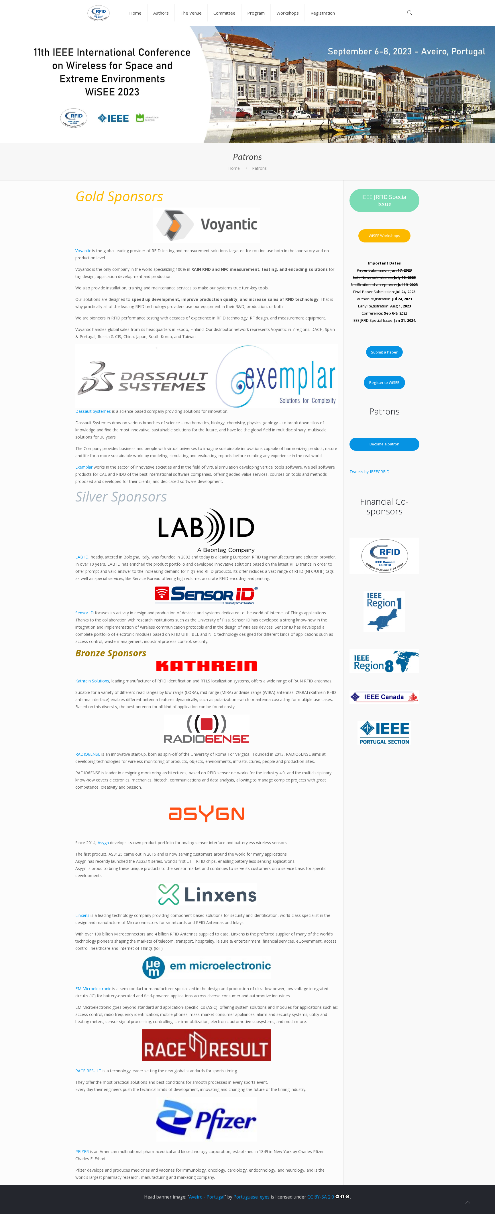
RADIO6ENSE (88, 754)
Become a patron (384, 444)
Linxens (82, 915)
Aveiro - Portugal (206, 1197)
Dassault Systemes (93, 411)
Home (234, 168)
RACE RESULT (88, 1070)
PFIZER (82, 1151)
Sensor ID (84, 612)
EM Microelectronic (93, 988)
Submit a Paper (384, 352)
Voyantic (83, 250)
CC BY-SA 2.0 (321, 1197)
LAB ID (82, 557)
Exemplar (84, 467)
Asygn (103, 842)
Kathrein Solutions (92, 681)
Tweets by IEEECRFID (369, 471)
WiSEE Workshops (384, 235)
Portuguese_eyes (251, 1197)
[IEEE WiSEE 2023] (98, 13)
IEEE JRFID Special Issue (384, 200)
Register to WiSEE (384, 382)
